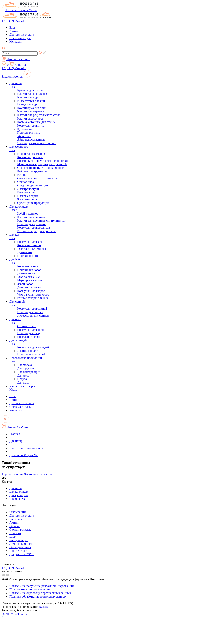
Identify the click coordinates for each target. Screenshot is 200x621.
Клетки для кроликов (31, 217)
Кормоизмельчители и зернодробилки (42, 160)
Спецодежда (25, 181)
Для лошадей (18, 340)
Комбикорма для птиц (31, 108)
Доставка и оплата (21, 34)
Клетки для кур (27, 97)
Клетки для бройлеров (32, 93)
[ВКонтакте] (4, 575)
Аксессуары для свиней (33, 315)
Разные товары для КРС (33, 298)
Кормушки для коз (29, 241)
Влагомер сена (27, 199)
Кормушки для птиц (30, 125)
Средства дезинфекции (32, 185)
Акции (14, 31)
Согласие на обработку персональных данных (40, 593)
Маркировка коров (29, 280)
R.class (43, 606)
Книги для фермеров (31, 153)
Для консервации (28, 372)
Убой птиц (24, 136)
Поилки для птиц (28, 132)
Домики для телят (29, 287)
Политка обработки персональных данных (37, 596)
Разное (21, 174)
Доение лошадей (28, 350)
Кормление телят (28, 266)
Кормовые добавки (30, 157)
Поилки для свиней (30, 312)
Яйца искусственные (31, 139)
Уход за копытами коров (33, 294)
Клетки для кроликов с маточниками (41, 220)
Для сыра (23, 382)
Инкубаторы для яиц (31, 100)
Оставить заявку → (14, 613)
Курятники (24, 129)
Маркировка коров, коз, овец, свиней (42, 164)
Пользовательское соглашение (29, 589)
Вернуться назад (12, 474)
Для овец (15, 319)
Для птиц (15, 83)
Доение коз (24, 252)
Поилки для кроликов (31, 224)
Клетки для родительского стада (38, 115)
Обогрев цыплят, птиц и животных (40, 167)
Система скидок (20, 38)
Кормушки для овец (30, 329)
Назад (13, 86)
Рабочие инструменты (32, 171)
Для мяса (23, 375)
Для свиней (17, 301)
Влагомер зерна (27, 196)
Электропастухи (28, 189)
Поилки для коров (29, 269)
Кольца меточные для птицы (36, 122)
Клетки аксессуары (30, 118)
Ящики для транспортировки (36, 143)
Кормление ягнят (28, 336)
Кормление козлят (29, 245)
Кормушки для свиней (32, 308)
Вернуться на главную (39, 474)
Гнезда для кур (27, 104)
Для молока (25, 365)
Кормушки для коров (31, 291)
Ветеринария (26, 192)
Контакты (15, 41)
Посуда (22, 379)
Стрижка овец (26, 326)
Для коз (14, 234)
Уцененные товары (22, 386)
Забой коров (25, 284)
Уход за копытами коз (31, 248)
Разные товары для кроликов (36, 231)
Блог (12, 27)
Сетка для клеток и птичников (37, 178)
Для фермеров (18, 146)
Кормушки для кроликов (33, 227)
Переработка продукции (25, 357)
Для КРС (15, 259)
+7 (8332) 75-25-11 (14, 20)
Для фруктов (25, 368)
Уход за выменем (28, 277)
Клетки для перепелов (32, 111)
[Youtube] (7, 575)
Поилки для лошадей (31, 354)
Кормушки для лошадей (33, 347)
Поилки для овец (28, 333)
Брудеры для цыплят (31, 90)
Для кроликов (18, 206)
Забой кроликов (27, 213)
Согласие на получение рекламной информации (41, 586)
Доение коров (26, 273)
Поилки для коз (27, 255)
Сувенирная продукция (33, 203)
